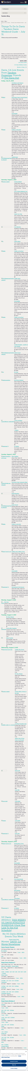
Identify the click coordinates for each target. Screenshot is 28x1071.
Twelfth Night (15, 157)
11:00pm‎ (4, 973)
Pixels (2, 1026)
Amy (2, 956)
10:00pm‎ (12, 1017)
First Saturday (17, 227)
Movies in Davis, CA (22, 67)
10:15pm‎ (16, 980)
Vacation (3, 1004)
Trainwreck (4, 982)
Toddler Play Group (19, 649)
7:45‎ (13, 986)
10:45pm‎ (16, 986)
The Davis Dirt (11, 78)
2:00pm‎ (3, 999)
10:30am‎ (3, 991)
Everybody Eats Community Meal (19, 482)
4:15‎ (10, 980)
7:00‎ (19, 971)
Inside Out (3, 1033)
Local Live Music (18, 420)
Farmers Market (18, 181)
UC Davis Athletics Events (20, 65)
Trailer (19, 952)
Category (5, 9)
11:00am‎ (7, 971)
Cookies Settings (14, 1068)
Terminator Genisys (6, 993)
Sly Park (16, 372)
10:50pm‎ (12, 1010)
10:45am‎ (3, 986)
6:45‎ (9, 1017)
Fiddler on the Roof (16, 129)
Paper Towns (4, 975)
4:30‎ (10, 991)
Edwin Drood (17, 352)
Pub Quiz (6, 602)
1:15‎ (7, 980)
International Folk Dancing (18, 587)
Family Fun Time (18, 214)
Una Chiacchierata (18, 879)
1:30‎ (7, 991)
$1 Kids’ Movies (10, 617)
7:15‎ (13, 980)
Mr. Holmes (4, 951)
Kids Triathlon (15, 456)
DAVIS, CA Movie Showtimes (11, 942)
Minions (3, 1012)
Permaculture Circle (19, 843)
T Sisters (16, 430)
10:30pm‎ (16, 991)
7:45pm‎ (6, 1032)
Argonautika (14, 113)
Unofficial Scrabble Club (20, 724)
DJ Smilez (16, 446)
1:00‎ (11, 971)
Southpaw (3, 987)
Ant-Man (3, 1019)
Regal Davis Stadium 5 (8, 962)
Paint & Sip (17, 770)
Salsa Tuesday (9, 638)
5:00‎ (16, 971)
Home (2, 21)
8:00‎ (22, 971)
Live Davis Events (22, 62)
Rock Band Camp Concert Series (19, 97)
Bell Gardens (17, 890)
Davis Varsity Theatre (7, 947)
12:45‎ (2, 1017)
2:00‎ (2, 1010)
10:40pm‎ (6, 1044)
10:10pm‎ (12, 1037)
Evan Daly (17, 833)
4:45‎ (10, 986)
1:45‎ (7, 986)
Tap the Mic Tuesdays (11, 628)
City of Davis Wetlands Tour (20, 191)
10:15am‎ (3, 980)
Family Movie (17, 241)
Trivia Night (17, 801)
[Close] (26, 1051)
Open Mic (17, 790)
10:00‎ (2, 971)
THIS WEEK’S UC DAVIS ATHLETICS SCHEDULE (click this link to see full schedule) (13, 925)
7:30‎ (13, 991)
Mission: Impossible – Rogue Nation (10, 966)
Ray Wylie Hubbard (18, 380)
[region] (14, 1060)
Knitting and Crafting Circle (18, 551)
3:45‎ (6, 1017)
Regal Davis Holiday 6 (8, 1001)
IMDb (23, 952)
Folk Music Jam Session (17, 83)
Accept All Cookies (14, 1061)
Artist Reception (15, 493)
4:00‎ (13, 971)
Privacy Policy (7, 1057)
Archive (5, 13)
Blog (6, 21)
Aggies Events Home (14, 939)
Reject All (14, 1064)
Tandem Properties (8, 74)
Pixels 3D (3, 1039)
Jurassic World (5, 1046)
